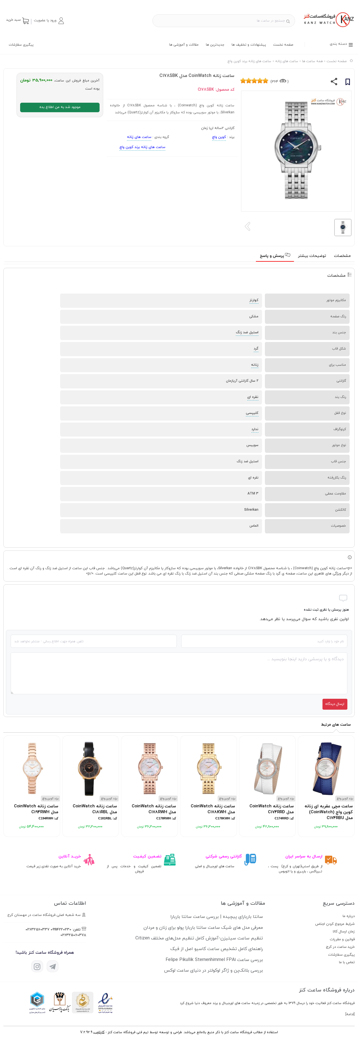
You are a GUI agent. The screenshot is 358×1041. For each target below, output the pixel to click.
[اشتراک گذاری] (334, 82)
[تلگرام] (52, 966)
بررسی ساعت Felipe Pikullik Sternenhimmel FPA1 (214, 960)
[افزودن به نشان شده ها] (348, 82)
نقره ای (252, 397)
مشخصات (342, 256)
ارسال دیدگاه (334, 704)
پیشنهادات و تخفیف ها (249, 45)
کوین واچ (219, 137)
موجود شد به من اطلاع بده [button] (60, 107)
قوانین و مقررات (342, 939)
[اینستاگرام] (37, 966)
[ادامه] (350, 1014)
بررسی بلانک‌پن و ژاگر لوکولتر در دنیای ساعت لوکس (213, 970)
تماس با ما (347, 962)
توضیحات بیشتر (312, 256)
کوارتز (253, 300)
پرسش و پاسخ (272, 256)
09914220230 (61, 929)
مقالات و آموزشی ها (184, 45)
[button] (48, 20)
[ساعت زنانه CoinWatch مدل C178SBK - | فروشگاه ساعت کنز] (328, 27)
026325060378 (73, 935)
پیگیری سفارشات (21, 45)
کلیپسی (252, 413)
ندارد (254, 429)
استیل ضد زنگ (247, 332)
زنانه (254, 364)
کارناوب (99, 1032)
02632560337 (37, 929)
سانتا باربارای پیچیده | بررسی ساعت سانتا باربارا (216, 917)
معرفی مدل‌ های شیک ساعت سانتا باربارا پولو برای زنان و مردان (203, 928)
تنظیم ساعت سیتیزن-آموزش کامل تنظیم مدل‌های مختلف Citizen (199, 938)
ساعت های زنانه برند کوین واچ (142, 147)
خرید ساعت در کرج (340, 946)
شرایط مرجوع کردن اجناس (335, 924)
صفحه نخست (283, 45)
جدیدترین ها (215, 45)
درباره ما (349, 916)
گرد (256, 348)
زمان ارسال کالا (344, 931)
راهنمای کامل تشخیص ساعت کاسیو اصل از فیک (216, 949)
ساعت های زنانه (139, 137)
